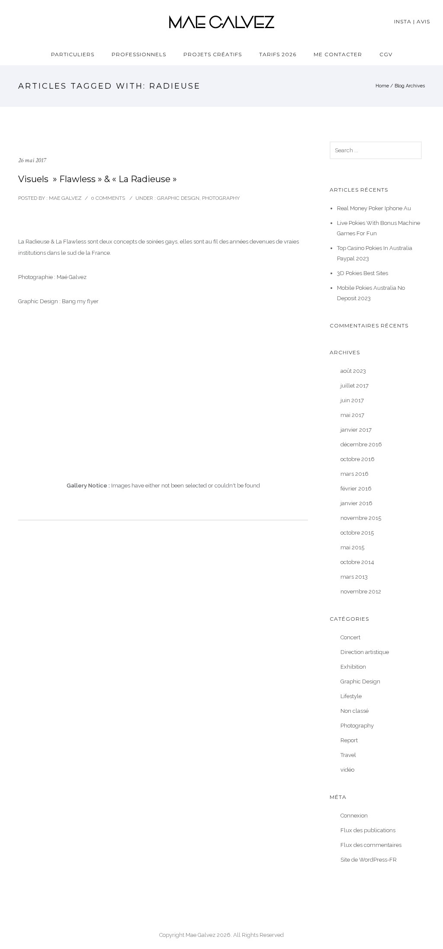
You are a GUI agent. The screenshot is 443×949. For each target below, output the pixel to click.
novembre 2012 (360, 591)
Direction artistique (364, 652)
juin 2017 (352, 400)
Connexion (354, 815)
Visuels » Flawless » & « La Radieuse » (97, 179)
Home (382, 86)
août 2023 (353, 371)
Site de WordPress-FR (368, 859)
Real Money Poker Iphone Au (374, 208)
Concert (350, 637)
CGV (385, 54)
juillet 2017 (354, 385)
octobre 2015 (357, 532)
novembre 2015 (360, 518)
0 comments (108, 198)
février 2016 (356, 488)
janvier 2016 (356, 503)
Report (349, 740)
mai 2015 (352, 547)
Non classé (354, 711)
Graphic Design (177, 198)
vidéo (347, 769)
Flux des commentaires (370, 845)
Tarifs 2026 (277, 54)
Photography (221, 198)
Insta (402, 21)
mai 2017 (352, 415)
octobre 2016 (357, 459)
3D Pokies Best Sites (362, 273)
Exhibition (353, 667)
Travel (348, 755)
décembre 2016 (361, 444)
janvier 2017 (356, 429)
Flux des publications (367, 830)
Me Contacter (338, 54)
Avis (423, 21)
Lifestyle (351, 696)
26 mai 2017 (32, 160)
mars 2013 (354, 577)
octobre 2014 (357, 562)
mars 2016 (354, 474)
